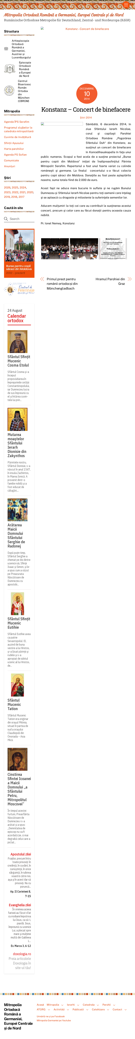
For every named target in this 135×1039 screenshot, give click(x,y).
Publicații (78, 1009)
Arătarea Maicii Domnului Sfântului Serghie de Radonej (16, 535)
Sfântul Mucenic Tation (14, 704)
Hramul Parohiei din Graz (110, 281)
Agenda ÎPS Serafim (16, 121)
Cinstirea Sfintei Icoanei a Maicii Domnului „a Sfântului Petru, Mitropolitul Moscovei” (19, 789)
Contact (117, 1009)
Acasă (40, 1004)
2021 (22, 192)
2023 (7, 192)
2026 (7, 187)
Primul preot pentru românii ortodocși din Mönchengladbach (62, 283)
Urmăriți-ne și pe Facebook (51, 1016)
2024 (23, 187)
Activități (59, 1009)
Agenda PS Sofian (15, 154)
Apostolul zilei (21, 854)
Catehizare (98, 1009)
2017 (21, 196)
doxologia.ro (22, 954)
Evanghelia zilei (20, 905)
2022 (15, 192)
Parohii (106, 1004)
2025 (15, 187)
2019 (7, 196)
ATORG (41, 1009)
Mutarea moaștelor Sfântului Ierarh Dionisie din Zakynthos (17, 445)
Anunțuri (9, 166)
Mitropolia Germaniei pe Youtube (54, 1020)
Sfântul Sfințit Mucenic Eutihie (19, 623)
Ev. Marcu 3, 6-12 (21, 946)
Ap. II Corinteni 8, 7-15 (20, 894)
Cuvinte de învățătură (17, 137)
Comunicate (11, 160)
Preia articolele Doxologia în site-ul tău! (20, 963)
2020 (30, 192)
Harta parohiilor (14, 148)
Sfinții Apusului (14, 143)
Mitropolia (53, 1004)
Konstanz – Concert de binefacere (85, 109)
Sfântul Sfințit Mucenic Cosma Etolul (19, 361)
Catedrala (89, 1004)
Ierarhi (71, 1004)
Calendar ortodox (17, 318)
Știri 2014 (86, 117)
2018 (14, 196)
